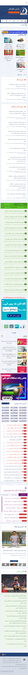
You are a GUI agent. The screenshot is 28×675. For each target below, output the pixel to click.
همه (8, 403)
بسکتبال (7, 415)
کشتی (16, 418)
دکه (8, 421)
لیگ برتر (7, 407)
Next (24, 538)
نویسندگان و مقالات (17, 107)
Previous (3, 538)
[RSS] (25, 80)
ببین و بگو (20, 79)
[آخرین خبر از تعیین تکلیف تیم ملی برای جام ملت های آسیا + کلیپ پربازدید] (14, 539)
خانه (26, 2)
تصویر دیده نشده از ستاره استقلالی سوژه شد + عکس (15, 636)
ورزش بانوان (6, 418)
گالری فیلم (15, 421)
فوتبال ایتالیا (6, 413)
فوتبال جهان (6, 410)
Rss (5, 654)
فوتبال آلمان (24, 415)
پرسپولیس (15, 410)
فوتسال (16, 407)
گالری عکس (24, 421)
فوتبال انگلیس (15, 413)
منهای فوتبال (15, 415)
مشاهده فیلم (15, 561)
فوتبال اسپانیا (23, 413)
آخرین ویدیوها (19, 526)
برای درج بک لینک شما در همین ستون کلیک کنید (14, 297)
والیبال (25, 418)
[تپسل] (2, 31)
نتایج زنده (14, 333)
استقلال (24, 410)
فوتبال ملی (24, 407)
